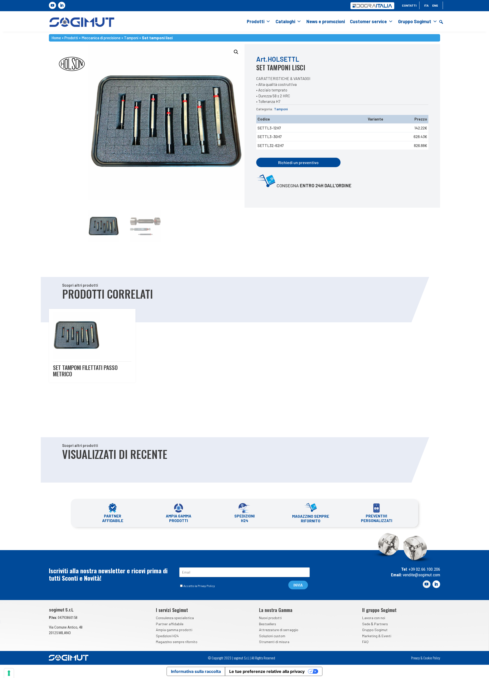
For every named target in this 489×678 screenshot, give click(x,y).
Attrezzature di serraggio (278, 630)
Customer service (368, 21)
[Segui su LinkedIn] (61, 5)
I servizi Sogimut (172, 610)
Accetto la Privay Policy (199, 586)
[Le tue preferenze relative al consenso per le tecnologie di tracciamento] (9, 673)
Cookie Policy (431, 657)
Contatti (409, 5)
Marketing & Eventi (376, 636)
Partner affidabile (169, 624)
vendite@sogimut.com (421, 574)
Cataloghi (285, 21)
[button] (441, 22)
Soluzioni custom (272, 636)
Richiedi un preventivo (298, 162)
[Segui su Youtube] (52, 5)
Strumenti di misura (274, 642)
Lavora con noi (373, 618)
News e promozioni (325, 21)
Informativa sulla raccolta (196, 671)
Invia (298, 585)
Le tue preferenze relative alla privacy (267, 671)
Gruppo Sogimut (414, 21)
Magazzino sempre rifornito (176, 642)
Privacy (415, 657)
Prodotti (255, 21)
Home (56, 37)
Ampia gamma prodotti (174, 630)
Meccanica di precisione (101, 37)
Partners (381, 624)
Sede (366, 624)
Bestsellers (267, 624)
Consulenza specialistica (175, 618)
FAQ (365, 642)
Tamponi (131, 37)
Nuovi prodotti (270, 618)
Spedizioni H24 (167, 636)
